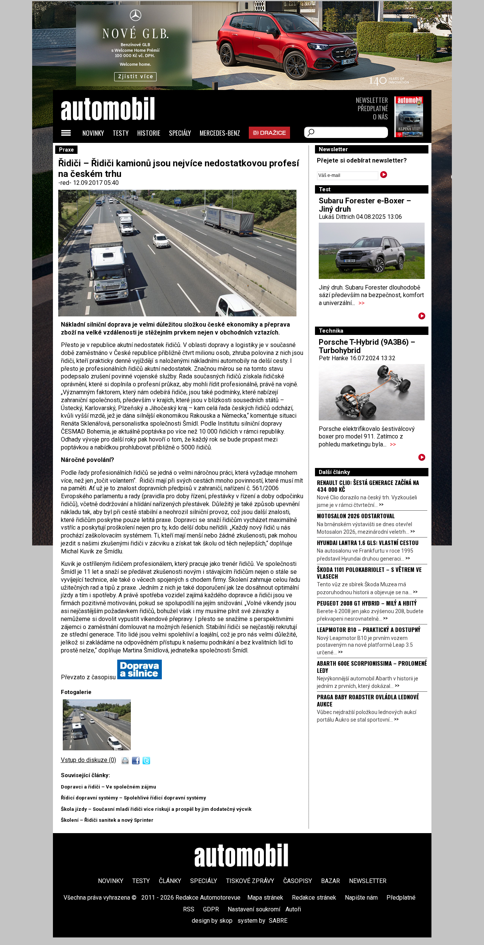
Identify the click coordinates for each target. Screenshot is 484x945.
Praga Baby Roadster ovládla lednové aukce (368, 700)
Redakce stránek (314, 897)
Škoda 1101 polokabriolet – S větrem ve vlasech (369, 572)
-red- (65, 182)
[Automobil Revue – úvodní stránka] (118, 151)
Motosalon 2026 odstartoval (356, 515)
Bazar (330, 881)
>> (361, 303)
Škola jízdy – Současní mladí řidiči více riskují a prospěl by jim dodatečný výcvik (156, 809)
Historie (148, 133)
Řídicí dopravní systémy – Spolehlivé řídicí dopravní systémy (133, 798)
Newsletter (372, 100)
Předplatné (373, 108)
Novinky (93, 133)
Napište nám (361, 897)
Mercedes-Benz (220, 133)
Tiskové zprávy (250, 881)
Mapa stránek (265, 897)
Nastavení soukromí (254, 909)
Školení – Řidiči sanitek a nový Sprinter (107, 820)
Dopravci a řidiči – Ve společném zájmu (108, 787)
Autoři (293, 909)
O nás (380, 116)
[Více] (421, 317)
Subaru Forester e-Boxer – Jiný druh (365, 205)
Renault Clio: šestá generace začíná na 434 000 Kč (368, 485)
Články (170, 881)
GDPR (211, 909)
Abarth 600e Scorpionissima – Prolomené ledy (372, 666)
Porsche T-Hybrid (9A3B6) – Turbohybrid (367, 346)
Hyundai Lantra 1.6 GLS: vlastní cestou (368, 542)
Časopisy (297, 881)
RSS (188, 909)
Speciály (180, 133)
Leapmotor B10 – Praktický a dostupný (368, 629)
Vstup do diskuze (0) (88, 760)
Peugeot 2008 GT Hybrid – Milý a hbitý (367, 603)
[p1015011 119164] (97, 748)
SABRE (278, 920)
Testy (121, 133)
